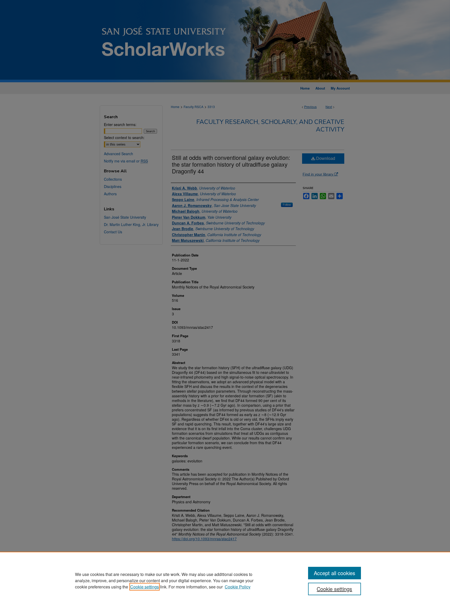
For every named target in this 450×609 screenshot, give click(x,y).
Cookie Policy (238, 587)
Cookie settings (144, 587)
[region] (225, 580)
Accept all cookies (334, 573)
